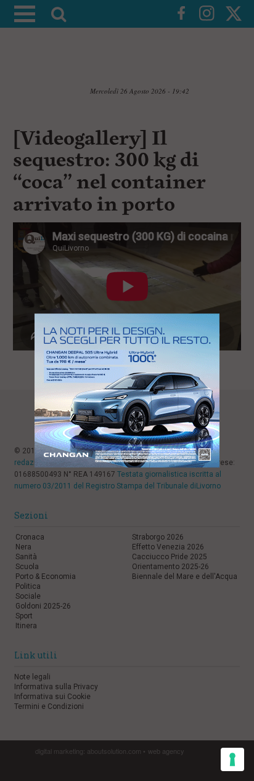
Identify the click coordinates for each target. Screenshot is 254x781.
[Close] (229, 304)
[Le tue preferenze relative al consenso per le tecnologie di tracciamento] (232, 759)
